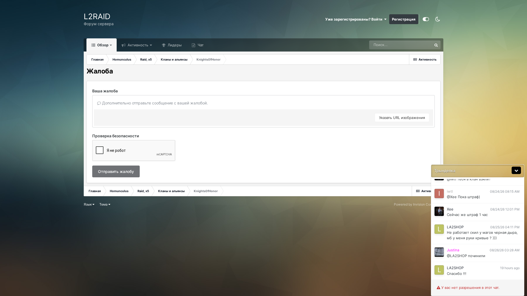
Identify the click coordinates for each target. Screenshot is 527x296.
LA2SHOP (455, 227)
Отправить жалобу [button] (116, 171)
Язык (88, 204)
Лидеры (174, 45)
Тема (103, 204)
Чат (200, 45)
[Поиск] (436, 45)
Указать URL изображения (402, 117)
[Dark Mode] (437, 19)
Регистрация (404, 19)
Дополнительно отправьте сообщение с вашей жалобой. (154, 103)
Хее (450, 209)
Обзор (102, 45)
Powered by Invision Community (418, 204)
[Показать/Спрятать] (516, 170)
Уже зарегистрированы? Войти (354, 19)
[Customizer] (426, 19)
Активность (137, 45)
